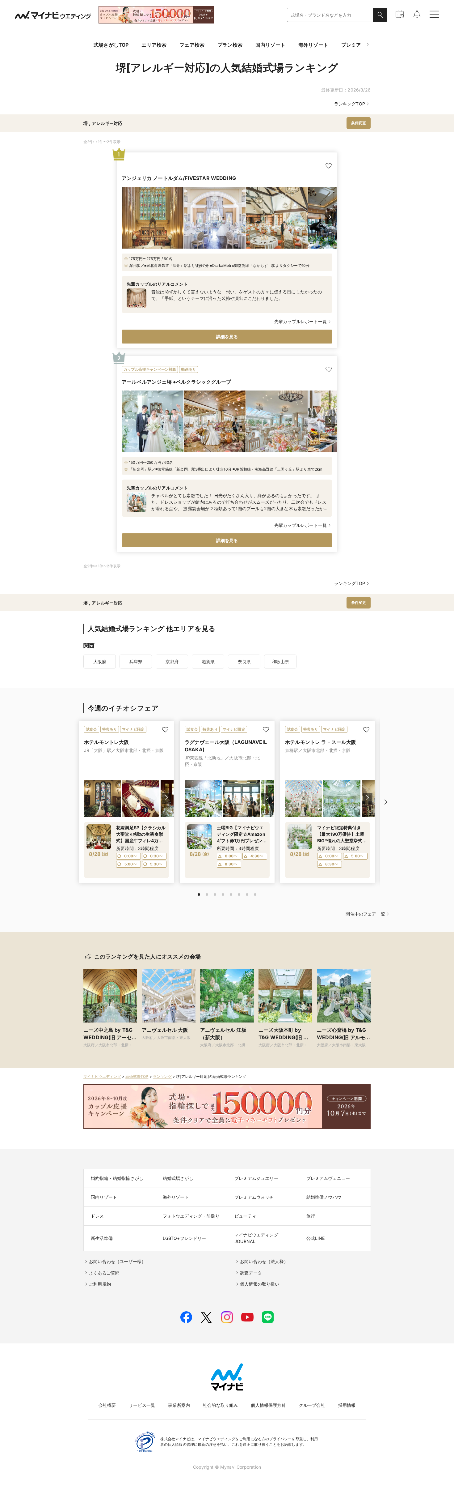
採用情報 (347, 1405)
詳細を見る (227, 336)
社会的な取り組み (220, 1405)
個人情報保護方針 (268, 1405)
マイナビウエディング (102, 1076)
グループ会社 (312, 1405)
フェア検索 (191, 45)
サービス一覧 (142, 1405)
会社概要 (107, 1405)
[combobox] (330, 15)
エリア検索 (153, 45)
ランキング (162, 1076)
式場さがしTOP (111, 45)
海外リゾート (313, 45)
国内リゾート (270, 45)
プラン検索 (229, 45)
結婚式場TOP (136, 1076)
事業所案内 (179, 1405)
